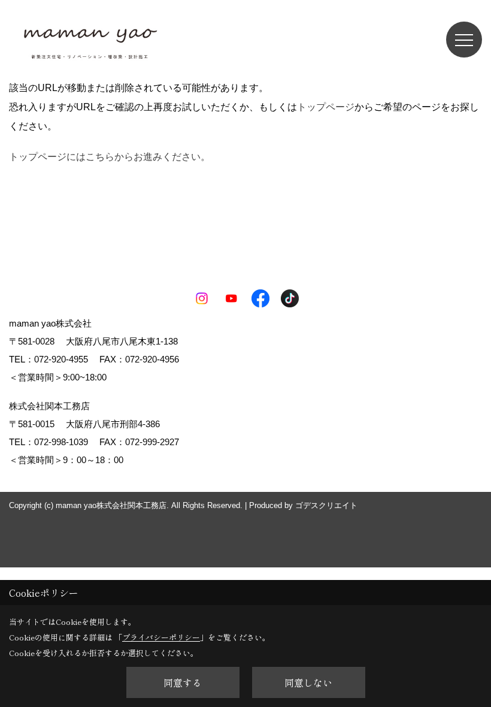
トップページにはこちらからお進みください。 (109, 157)
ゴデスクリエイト (326, 505)
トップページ (325, 107)
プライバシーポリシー (161, 637)
